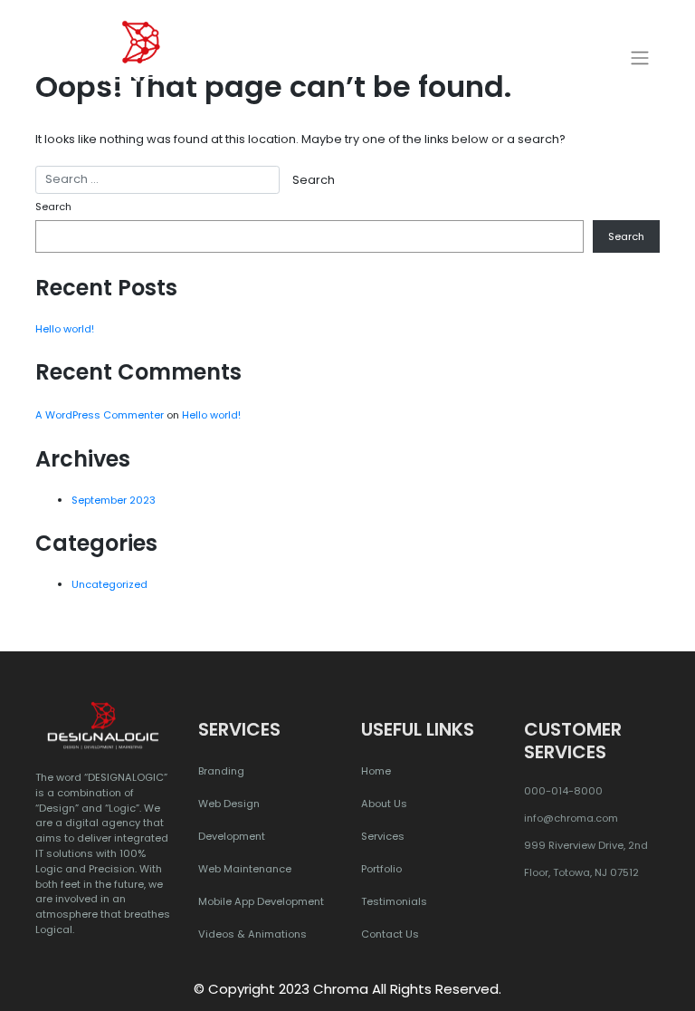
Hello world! (64, 329)
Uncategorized (109, 584)
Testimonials (394, 901)
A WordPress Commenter (99, 415)
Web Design (229, 803)
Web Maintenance (244, 869)
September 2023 (113, 500)
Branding (221, 771)
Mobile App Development (261, 901)
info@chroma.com (571, 818)
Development (231, 836)
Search (53, 206)
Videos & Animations (252, 934)
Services (383, 836)
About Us (384, 803)
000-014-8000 (563, 791)
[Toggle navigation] (640, 58)
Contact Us (390, 934)
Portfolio (381, 869)
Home (376, 771)
